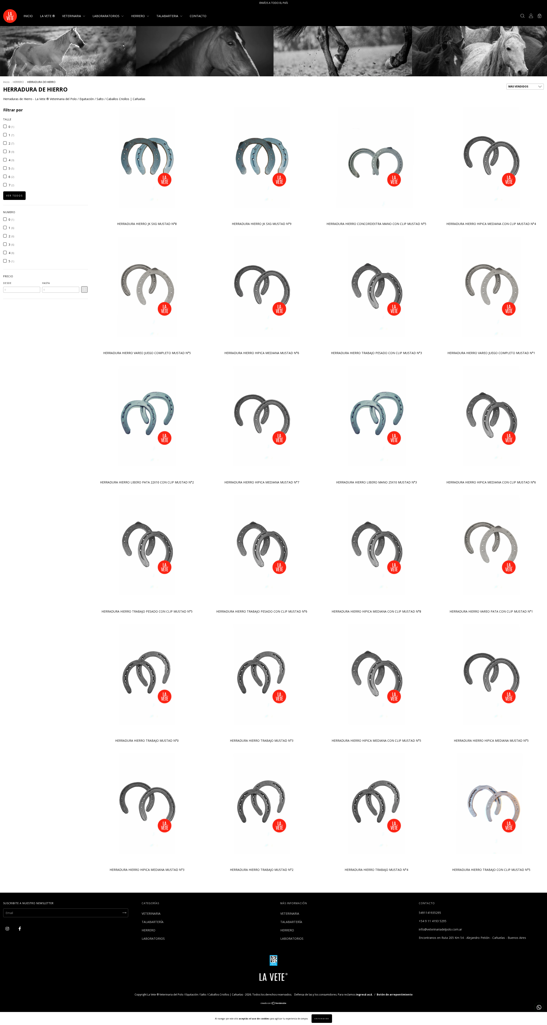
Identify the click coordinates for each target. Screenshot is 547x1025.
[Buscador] (522, 16)
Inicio (6, 82)
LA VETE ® (47, 16)
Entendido (322, 1018)
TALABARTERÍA (152, 922)
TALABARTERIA (167, 16)
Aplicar (84, 289)
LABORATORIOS (153, 938)
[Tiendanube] (273, 1003)
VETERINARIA (72, 16)
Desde (7, 283)
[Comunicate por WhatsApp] (539, 1007)
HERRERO (138, 16)
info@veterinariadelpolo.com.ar (440, 929)
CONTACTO (198, 16)
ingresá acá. (364, 994)
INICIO (28, 16)
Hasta (46, 283)
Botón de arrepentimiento (395, 994)
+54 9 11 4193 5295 (432, 921)
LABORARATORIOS (106, 16)
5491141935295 (430, 913)
